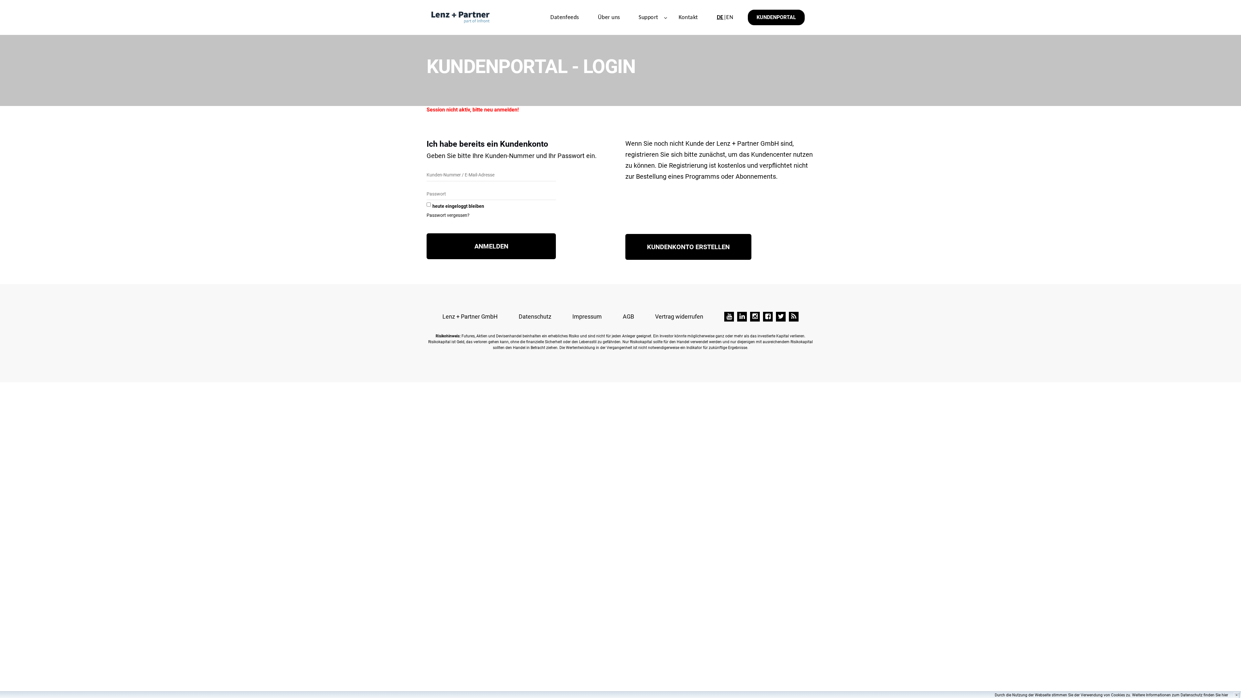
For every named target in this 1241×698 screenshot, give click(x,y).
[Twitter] (781, 317)
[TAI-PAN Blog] (794, 317)
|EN (725, 18)
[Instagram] (755, 317)
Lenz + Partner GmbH (470, 316)
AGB (628, 316)
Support (648, 18)
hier (1225, 695)
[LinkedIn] (742, 317)
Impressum (587, 316)
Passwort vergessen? (448, 215)
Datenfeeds (564, 18)
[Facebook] (768, 317)
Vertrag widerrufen (679, 316)
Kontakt (688, 18)
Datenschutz (535, 316)
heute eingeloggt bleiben (458, 206)
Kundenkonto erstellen (688, 247)
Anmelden (491, 246)
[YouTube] (729, 317)
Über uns (609, 18)
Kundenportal (776, 17)
